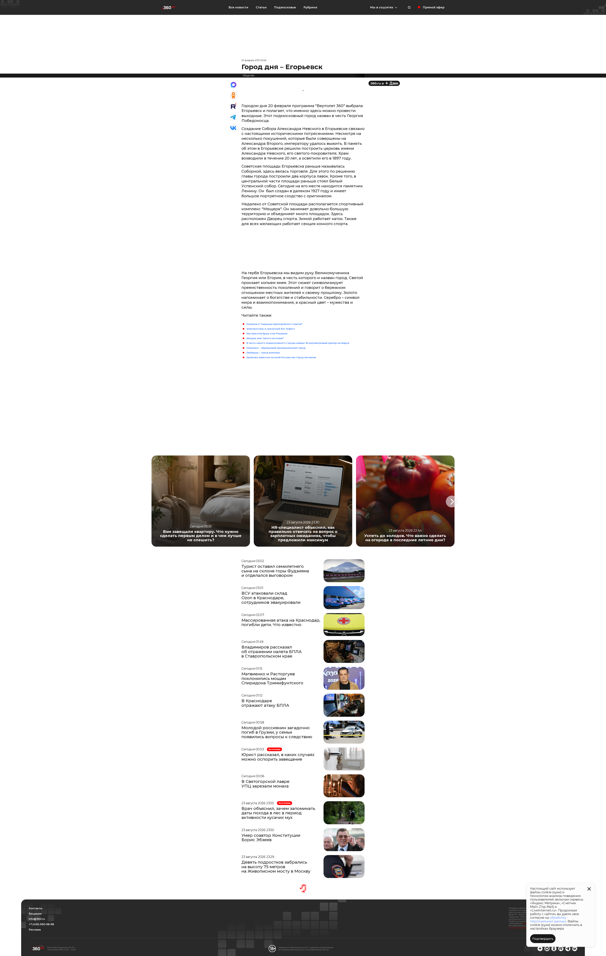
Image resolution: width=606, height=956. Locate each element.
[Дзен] (384, 83)
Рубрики (310, 7)
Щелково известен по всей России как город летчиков (281, 357)
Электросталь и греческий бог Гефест (271, 328)
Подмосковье (285, 7)
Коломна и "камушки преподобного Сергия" (275, 324)
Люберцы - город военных (263, 352)
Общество (248, 75)
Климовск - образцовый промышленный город (276, 348)
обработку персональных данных (548, 919)
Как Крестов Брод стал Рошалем (267, 333)
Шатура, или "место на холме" (265, 338)
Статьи (261, 7)
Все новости (238, 7)
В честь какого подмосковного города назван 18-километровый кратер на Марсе (298, 343)
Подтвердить (542, 939)
